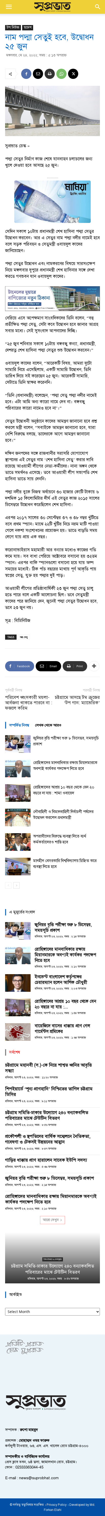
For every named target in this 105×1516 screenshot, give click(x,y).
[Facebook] (26, 74)
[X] (73, 74)
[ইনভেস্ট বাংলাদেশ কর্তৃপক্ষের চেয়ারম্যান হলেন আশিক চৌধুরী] (18, 983)
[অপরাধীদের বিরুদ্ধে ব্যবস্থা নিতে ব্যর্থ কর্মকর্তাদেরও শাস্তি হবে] (18, 842)
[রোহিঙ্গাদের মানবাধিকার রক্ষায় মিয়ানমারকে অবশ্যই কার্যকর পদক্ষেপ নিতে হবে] (18, 768)
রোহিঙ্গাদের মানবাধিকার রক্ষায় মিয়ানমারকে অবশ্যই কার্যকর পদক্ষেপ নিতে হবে (65, 955)
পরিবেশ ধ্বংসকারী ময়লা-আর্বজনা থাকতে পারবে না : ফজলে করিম (28, 703)
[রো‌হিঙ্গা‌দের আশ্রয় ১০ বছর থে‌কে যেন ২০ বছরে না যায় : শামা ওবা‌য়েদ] (18, 793)
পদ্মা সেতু (24, 637)
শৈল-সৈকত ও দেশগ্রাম (53, 1259)
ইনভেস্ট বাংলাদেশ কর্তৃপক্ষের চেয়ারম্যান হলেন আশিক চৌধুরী (61, 979)
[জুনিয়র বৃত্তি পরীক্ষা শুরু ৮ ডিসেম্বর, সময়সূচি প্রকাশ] (18, 744)
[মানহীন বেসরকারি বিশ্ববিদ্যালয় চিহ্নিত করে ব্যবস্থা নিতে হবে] (18, 866)
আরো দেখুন (51, 1220)
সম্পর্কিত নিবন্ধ (19, 725)
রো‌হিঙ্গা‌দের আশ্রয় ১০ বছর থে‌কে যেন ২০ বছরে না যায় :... (65, 1004)
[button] (9, 7)
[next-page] (16, 885)
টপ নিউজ (13, 27)
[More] (94, 666)
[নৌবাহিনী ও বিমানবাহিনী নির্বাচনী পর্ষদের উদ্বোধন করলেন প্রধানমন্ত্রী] (18, 817)
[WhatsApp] (61, 74)
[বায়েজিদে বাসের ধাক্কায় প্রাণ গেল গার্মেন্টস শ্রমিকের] (18, 1032)
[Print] (50, 74)
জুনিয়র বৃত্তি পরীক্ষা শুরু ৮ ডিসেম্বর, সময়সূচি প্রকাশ (49, 1178)
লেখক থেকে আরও (48, 725)
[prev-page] (8, 885)
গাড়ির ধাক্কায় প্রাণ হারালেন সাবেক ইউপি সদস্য (46, 1160)
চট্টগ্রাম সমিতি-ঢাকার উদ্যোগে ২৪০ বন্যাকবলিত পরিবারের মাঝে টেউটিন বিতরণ (46, 1115)
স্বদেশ (28, 27)
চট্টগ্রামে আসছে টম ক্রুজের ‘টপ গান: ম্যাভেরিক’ (77, 700)
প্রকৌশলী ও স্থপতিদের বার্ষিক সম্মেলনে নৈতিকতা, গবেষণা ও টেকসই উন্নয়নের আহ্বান (47, 1139)
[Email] (38, 74)
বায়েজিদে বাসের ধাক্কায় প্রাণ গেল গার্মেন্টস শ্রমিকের (62, 1028)
